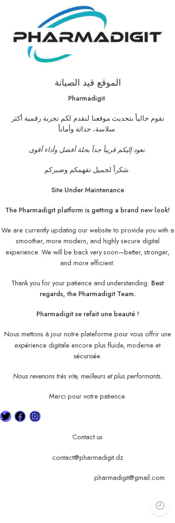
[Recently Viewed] (159, 505)
